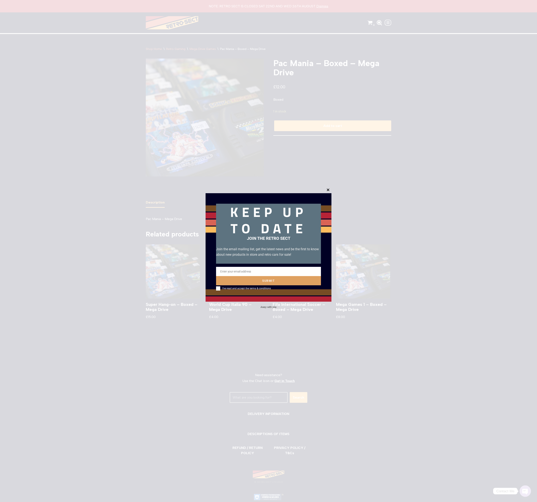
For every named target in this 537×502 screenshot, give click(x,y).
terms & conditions (260, 288)
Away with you (268, 306)
